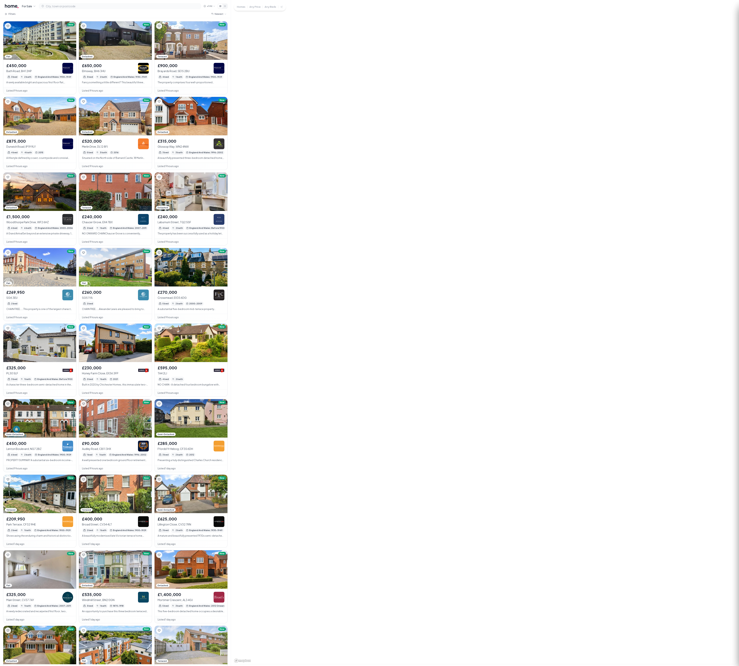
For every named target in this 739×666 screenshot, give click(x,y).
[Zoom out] (729, 638)
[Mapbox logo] (242, 661)
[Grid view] (220, 6)
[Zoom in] (729, 632)
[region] (485, 333)
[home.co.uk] (12, 6)
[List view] (225, 6)
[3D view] (729, 652)
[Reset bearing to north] (729, 645)
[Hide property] (16, 26)
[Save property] (8, 26)
